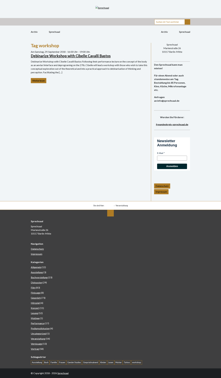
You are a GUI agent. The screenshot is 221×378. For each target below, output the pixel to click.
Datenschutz (162, 185)
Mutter (118, 362)
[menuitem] (110, 205)
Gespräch (36, 297)
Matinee (35, 318)
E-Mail (160, 153)
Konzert (35, 308)
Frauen (62, 362)
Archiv (34, 31)
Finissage (35, 292)
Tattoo (127, 362)
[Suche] (187, 22)
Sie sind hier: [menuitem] (98, 205)
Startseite (109, 205)
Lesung (34, 313)
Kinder (103, 362)
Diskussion (36, 282)
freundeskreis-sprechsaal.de (172, 124)
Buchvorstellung (39, 277)
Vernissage (36, 343)
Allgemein (36, 267)
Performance (37, 323)
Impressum (161, 191)
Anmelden (172, 166)
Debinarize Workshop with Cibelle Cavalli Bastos (71, 56)
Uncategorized (38, 333)
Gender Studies (74, 362)
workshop (136, 362)
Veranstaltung (38, 338)
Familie (54, 362)
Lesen (110, 362)
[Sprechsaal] (110, 8)
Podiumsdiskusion (40, 328)
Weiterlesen (38, 80)
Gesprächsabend (90, 362)
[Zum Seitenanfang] (110, 213)
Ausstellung (37, 272)
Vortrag (35, 348)
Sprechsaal (54, 31)
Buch (46, 362)
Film (33, 287)
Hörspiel (35, 302)
